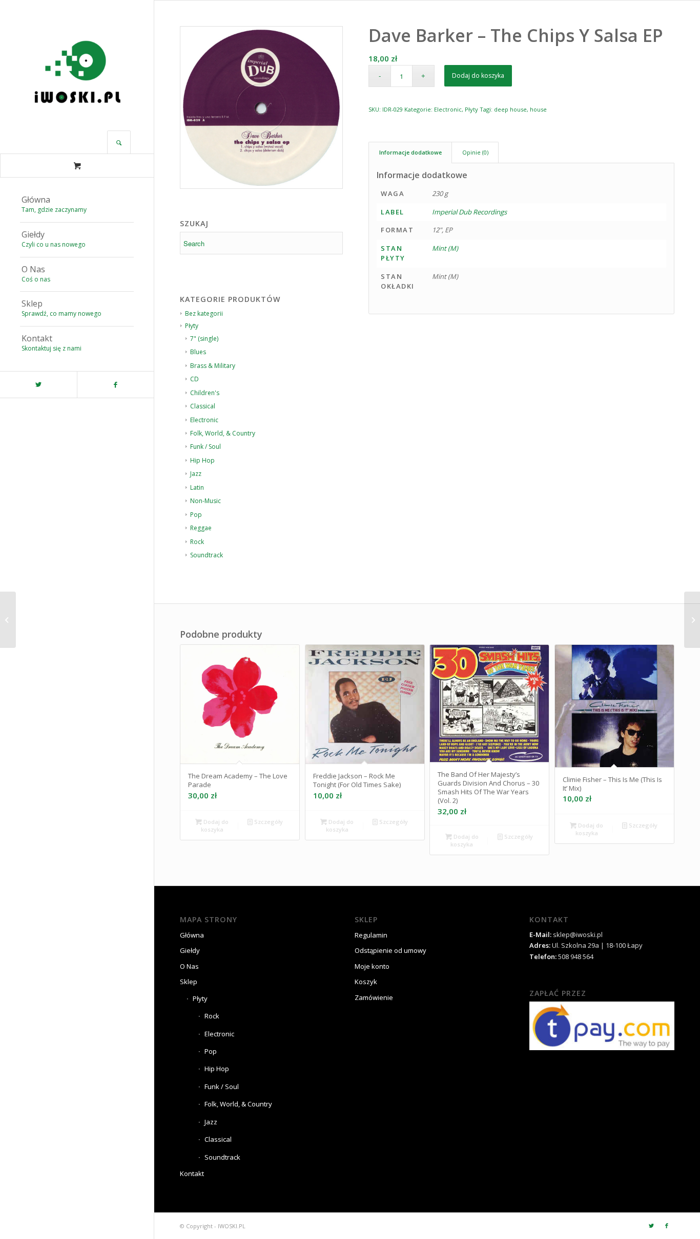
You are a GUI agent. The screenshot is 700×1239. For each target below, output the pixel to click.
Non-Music (205, 500)
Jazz (195, 473)
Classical (202, 406)
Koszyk (366, 981)
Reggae (201, 528)
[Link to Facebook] (115, 385)
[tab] (410, 152)
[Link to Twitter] (38, 385)
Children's (204, 392)
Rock (197, 541)
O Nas (189, 966)
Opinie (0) (475, 152)
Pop (196, 514)
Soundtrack (206, 555)
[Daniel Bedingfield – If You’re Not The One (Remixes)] (692, 620)
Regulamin (371, 935)
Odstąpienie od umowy (390, 950)
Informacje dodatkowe (410, 152)
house (538, 109)
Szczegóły (268, 821)
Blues (198, 351)
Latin (197, 487)
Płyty (471, 109)
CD (194, 379)
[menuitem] (77, 205)
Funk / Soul (205, 446)
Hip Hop (202, 460)
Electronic (204, 420)
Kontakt (192, 1173)
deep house (510, 109)
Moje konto (372, 966)
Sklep (188, 981)
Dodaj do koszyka (478, 75)
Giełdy (190, 950)
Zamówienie (374, 997)
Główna (192, 935)
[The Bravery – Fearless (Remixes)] (8, 620)
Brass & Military (212, 365)
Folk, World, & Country (222, 433)
